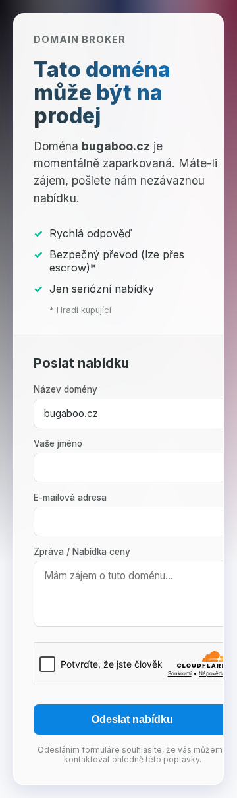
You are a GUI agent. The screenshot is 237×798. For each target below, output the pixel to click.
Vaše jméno (58, 443)
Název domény (65, 389)
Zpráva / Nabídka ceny (82, 551)
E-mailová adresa (70, 497)
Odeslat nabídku (132, 719)
